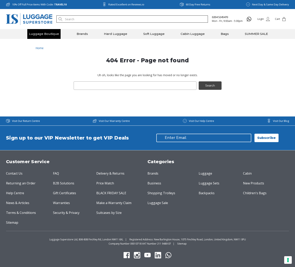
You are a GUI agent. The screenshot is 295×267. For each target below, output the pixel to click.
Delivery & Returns (110, 173)
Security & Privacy (66, 212)
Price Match (105, 183)
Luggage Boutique (44, 34)
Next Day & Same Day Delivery (270, 4)
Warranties (61, 203)
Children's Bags (255, 193)
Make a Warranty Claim (113, 203)
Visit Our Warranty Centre (114, 121)
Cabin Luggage (193, 34)
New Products (253, 183)
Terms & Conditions (21, 212)
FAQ (56, 173)
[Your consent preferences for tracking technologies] (288, 260)
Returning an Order (21, 183)
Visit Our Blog (281, 121)
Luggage (205, 173)
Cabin (247, 173)
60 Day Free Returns (198, 4)
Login (260, 19)
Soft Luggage (154, 34)
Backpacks (207, 193)
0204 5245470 (220, 17)
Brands (82, 34)
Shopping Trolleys (161, 193)
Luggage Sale (158, 203)
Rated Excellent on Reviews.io (126, 4)
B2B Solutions (63, 183)
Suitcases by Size (109, 212)
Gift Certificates (64, 193)
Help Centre (15, 193)
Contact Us (14, 173)
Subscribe (266, 138)
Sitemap (12, 222)
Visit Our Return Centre (26, 121)
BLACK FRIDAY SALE (111, 193)
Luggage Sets (209, 183)
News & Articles (17, 203)
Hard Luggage (115, 34)
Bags (225, 34)
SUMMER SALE (256, 34)
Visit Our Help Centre (201, 121)
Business (154, 183)
